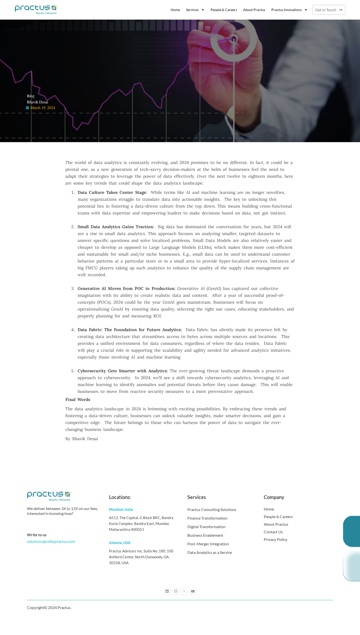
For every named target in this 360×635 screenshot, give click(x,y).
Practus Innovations (286, 10)
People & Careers (224, 10)
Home (175, 10)
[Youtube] (193, 591)
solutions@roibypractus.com (51, 541)
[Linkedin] (167, 591)
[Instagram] (176, 591)
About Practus (254, 10)
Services (192, 10)
